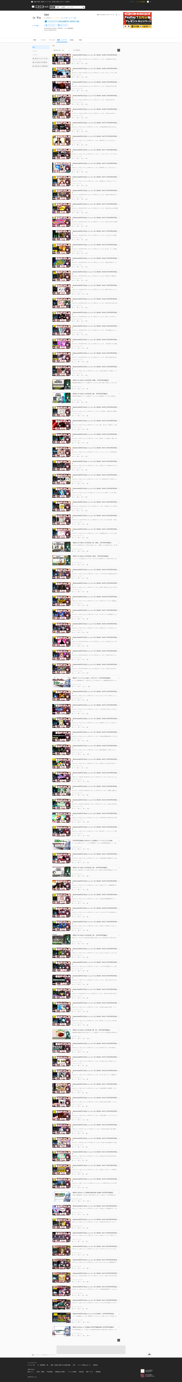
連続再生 (77, 50)
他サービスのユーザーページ (105, 14)
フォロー (43, 40)
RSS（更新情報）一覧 (42, 1365)
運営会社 (95, 1365)
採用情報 (98, 1371)
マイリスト (52, 40)
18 (63, 18)
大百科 (53, 1)
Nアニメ (62, 1)
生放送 (42, 1)
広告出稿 (81, 1371)
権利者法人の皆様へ (60, 1371)
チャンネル (48, 1)
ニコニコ (40, 7)
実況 (57, 1)
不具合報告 (50, 1371)
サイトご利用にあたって (84, 1365)
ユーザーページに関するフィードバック (45, 1354)
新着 (34, 40)
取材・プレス (89, 1371)
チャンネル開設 (72, 1371)
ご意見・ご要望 (40, 1371)
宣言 (74, 1365)
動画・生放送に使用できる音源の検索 (60, 1365)
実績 (80, 40)
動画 (35, 1)
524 (72, 18)
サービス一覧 (31, 1365)
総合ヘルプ (30, 1371)
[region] (40, 56)
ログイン (132, 1)
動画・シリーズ (62, 40)
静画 (39, 1)
